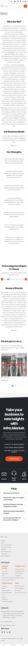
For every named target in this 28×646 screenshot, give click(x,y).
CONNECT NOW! (14, 459)
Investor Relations (5, 556)
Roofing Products (19, 578)
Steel (3, 575)
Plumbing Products (20, 571)
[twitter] (23, 2)
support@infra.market (9, 625)
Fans (3, 595)
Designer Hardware (7, 592)
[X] (7, 632)
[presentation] (2, 279)
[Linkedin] (25, 2)
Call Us (22, 645)
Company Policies (6, 547)
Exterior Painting (19, 588)
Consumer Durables (7, 601)
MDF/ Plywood (19, 573)
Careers (3, 540)
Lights (3, 597)
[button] (5, 279)
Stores (2, 543)
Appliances (5, 599)
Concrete (4, 571)
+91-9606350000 (7, 622)
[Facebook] (20, 2)
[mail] (15, 2)
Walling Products (19, 569)
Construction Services (21, 592)
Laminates (18, 575)
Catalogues (4, 554)
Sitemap (3, 549)
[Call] (11, 2)
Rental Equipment (20, 586)
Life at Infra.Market (6, 551)
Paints (3, 588)
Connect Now (13, 645)
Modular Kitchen (6, 590)
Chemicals (18, 590)
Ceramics (4, 586)
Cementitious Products (8, 580)
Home (3, 645)
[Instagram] (18, 2)
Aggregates (5, 573)
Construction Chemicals (8, 578)
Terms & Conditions (6, 545)
